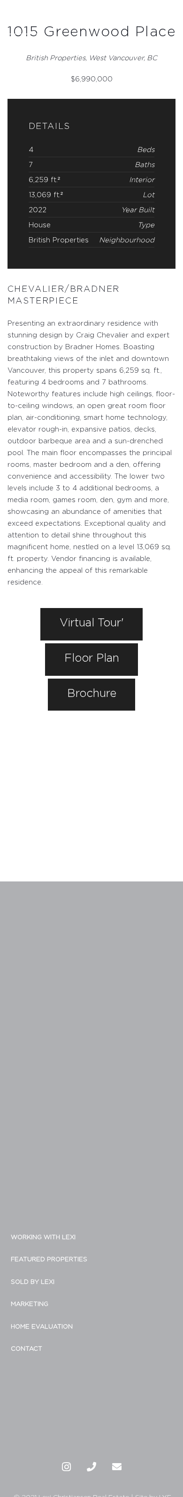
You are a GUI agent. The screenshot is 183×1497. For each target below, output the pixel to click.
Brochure (91, 693)
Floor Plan (91, 657)
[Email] (117, 1467)
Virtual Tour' (92, 622)
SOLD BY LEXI (32, 1281)
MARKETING (29, 1303)
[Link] (23, 17)
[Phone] (91, 1467)
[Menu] (171, 18)
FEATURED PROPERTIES (49, 1259)
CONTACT (26, 1348)
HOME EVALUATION (42, 1326)
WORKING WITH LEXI (43, 1236)
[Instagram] (66, 1467)
